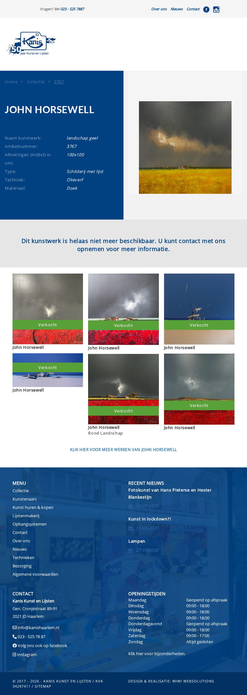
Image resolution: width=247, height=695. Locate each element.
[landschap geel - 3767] (185, 147)
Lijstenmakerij (26, 516)
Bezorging (22, 566)
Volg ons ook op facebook (42, 645)
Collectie (21, 490)
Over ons (159, 8)
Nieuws (176, 8)
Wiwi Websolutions (193, 681)
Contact (193, 8)
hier (139, 653)
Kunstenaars (25, 499)
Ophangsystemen (30, 524)
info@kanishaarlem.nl (38, 627)
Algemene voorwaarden (35, 574)
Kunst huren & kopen (33, 507)
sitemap (43, 686)
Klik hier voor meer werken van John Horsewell (123, 449)
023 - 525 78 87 (31, 636)
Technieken (23, 557)
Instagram (27, 654)
